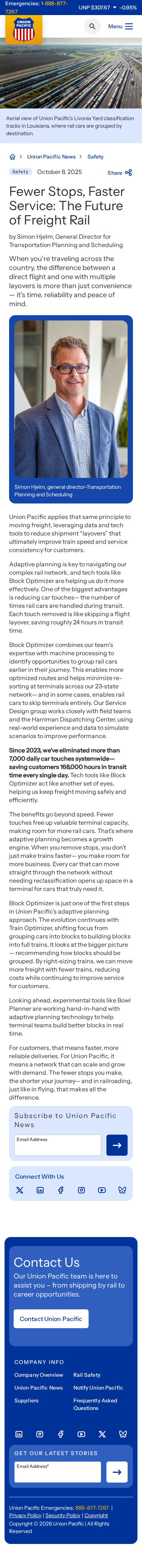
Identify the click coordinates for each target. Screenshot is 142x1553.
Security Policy (62, 1515)
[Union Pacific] (23, 29)
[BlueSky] (122, 1190)
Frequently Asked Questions (95, 1404)
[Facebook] (60, 1190)
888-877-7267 (92, 1507)
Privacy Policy (25, 1515)
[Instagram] (81, 1190)
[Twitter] (19, 1190)
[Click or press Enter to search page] (92, 26)
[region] (108, 7)
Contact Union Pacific (51, 1319)
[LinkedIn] (40, 1190)
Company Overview (38, 1374)
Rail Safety (86, 1374)
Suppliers (26, 1400)
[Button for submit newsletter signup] (117, 1145)
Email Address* (33, 1466)
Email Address (32, 1139)
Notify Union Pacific (98, 1387)
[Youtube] (101, 1190)
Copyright (96, 1515)
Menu (115, 26)
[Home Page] (16, 156)
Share (115, 172)
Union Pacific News (38, 1387)
